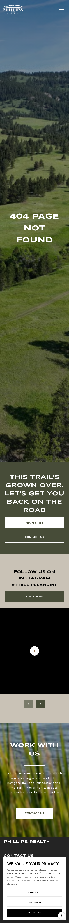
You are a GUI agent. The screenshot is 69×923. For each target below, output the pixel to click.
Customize (34, 902)
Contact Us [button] (34, 813)
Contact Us (34, 537)
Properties (34, 522)
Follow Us (34, 596)
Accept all (34, 912)
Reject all (34, 892)
